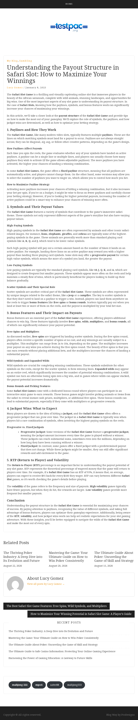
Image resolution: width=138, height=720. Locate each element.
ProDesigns (128, 714)
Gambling (25, 61)
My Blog (12, 61)
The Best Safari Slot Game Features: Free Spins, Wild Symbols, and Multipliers (57, 606)
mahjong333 (74, 685)
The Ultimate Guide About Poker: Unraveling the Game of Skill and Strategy (113, 556)
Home (69, 4)
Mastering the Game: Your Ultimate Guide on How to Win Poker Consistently (68, 556)
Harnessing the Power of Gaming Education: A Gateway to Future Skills (50, 658)
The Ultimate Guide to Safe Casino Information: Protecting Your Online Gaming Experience (62, 651)
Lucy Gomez (15, 87)
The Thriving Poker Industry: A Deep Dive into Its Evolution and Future (22, 556)
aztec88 (54, 685)
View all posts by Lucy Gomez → (46, 584)
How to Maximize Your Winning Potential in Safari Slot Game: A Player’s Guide (81, 614)
